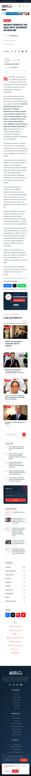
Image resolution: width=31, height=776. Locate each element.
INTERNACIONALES (15, 571)
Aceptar (15, 771)
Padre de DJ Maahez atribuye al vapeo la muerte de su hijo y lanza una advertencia (17, 472)
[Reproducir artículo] (7, 60)
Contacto (16, 721)
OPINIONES (15, 582)
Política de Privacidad (16, 723)
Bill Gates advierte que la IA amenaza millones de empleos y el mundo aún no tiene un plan (19, 521)
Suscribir (15, 500)
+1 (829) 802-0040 (16, 749)
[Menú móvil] (27, 5)
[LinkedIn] (22, 51)
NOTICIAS (15, 567)
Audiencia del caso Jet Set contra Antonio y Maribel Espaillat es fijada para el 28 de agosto (17, 456)
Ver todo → (25, 321)
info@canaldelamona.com (17, 752)
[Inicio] (7, 6)
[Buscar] (23, 5)
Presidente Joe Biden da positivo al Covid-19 (15, 422)
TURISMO (15, 586)
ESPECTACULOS (15, 575)
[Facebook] (11, 51)
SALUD (15, 597)
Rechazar (7, 771)
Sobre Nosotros (17, 718)
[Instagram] (18, 615)
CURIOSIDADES (15, 593)
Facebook (7, 285)
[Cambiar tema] (19, 6)
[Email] (26, 51)
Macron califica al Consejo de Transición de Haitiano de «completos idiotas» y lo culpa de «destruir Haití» (14, 371)
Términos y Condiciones (16, 726)
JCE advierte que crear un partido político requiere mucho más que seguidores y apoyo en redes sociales (18, 551)
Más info (6, 767)
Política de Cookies (17, 729)
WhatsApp (21, 285)
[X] (15, 51)
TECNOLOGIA (15, 590)
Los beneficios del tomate (18, 512)
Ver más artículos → (19, 300)
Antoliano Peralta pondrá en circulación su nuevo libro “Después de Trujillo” (18, 542)
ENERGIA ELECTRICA (15, 601)
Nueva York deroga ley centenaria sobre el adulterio (13, 344)
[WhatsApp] (19, 51)
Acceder (27, 1)
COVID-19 (4, 9)
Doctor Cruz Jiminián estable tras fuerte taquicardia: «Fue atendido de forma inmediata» (14, 397)
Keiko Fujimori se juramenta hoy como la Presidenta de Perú (16, 448)
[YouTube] (23, 615)
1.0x (18, 60)
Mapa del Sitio (17, 732)
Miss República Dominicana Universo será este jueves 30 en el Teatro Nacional (16, 479)
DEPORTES (15, 578)
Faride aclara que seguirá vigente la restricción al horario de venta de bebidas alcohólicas (16, 465)
